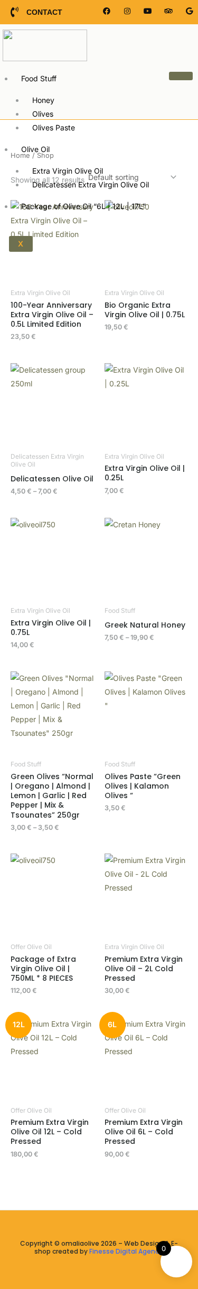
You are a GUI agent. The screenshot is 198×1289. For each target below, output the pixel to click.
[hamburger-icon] (181, 76)
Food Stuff (38, 78)
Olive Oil (35, 149)
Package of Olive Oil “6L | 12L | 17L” (83, 206)
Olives (42, 113)
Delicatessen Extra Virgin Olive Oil (90, 184)
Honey (43, 100)
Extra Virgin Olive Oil (67, 170)
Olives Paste (53, 127)
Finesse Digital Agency (126, 1251)
